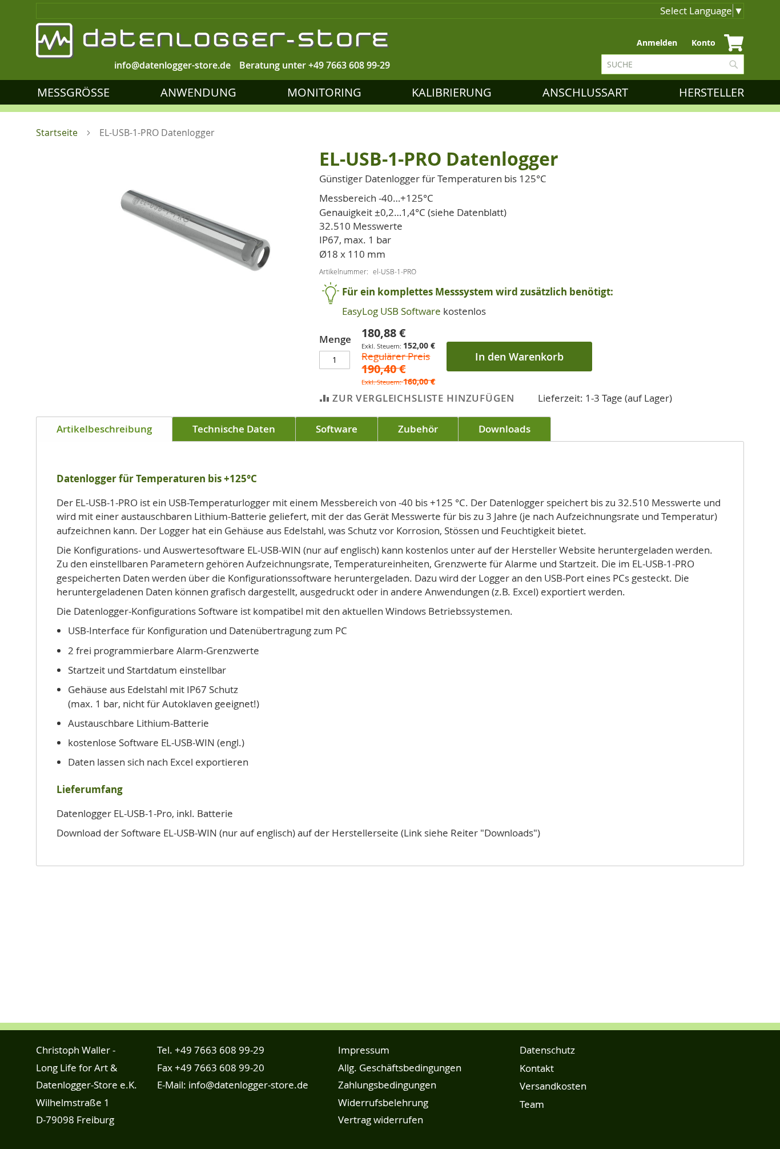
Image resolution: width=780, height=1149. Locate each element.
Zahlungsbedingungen (387, 1084)
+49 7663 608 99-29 (349, 65)
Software (336, 428)
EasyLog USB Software (391, 311)
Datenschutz (547, 1049)
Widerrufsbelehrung (383, 1102)
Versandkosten (553, 1085)
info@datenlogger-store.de (248, 1084)
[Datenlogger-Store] (213, 41)
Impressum (363, 1049)
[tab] (104, 429)
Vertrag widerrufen (380, 1119)
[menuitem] (75, 92)
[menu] (392, 92)
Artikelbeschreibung (104, 428)
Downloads (504, 428)
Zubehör (418, 428)
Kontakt (537, 1068)
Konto (703, 42)
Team (532, 1104)
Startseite (57, 132)
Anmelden (657, 42)
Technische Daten (233, 428)
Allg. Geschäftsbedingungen (399, 1067)
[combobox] (672, 64)
